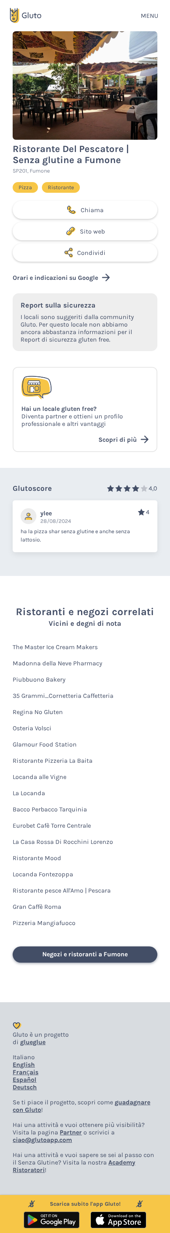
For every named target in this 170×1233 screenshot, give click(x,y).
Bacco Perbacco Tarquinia (50, 809)
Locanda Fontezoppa (43, 874)
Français (25, 1072)
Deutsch (25, 1087)
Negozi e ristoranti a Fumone (85, 954)
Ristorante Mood (37, 858)
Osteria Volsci (32, 728)
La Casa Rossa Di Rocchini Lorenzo (63, 841)
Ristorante (61, 187)
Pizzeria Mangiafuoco (44, 923)
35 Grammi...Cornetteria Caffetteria (63, 695)
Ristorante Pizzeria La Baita (53, 760)
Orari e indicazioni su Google (55, 277)
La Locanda (29, 793)
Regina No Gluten (38, 712)
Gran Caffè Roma (37, 906)
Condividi (91, 252)
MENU (149, 15)
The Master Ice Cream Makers (55, 647)
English (24, 1064)
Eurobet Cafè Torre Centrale (52, 825)
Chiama (92, 210)
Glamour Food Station (45, 744)
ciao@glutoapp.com (42, 1140)
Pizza (25, 187)
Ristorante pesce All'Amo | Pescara (62, 890)
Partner (71, 1132)
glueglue (32, 1042)
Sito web (92, 231)
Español (24, 1079)
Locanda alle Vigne (39, 777)
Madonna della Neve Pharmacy (57, 663)
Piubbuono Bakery (39, 679)
